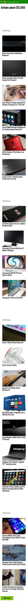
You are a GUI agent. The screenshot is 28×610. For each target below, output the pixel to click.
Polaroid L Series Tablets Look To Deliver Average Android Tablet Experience (13, 488)
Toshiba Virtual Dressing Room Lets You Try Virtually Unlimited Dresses (13, 589)
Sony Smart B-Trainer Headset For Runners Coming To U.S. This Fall (13, 103)
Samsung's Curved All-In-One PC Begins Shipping (13, 249)
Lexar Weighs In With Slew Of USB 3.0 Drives (13, 438)
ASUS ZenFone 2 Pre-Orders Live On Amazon (13, 153)
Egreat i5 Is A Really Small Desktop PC (11, 389)
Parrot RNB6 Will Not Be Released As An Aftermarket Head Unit (13, 128)
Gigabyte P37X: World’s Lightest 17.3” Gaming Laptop (13, 463)
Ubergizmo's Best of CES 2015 (12, 297)
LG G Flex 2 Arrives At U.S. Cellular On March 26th (13, 224)
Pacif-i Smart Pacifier (9, 365)
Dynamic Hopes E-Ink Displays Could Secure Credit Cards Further (14, 563)
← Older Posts (6, 598)
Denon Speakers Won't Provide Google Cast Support (12, 79)
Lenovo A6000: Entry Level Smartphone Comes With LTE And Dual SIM (13, 537)
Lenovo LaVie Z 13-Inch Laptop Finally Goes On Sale (12, 177)
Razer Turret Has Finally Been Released (12, 54)
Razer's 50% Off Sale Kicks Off (12, 342)
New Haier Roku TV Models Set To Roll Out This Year (13, 413)
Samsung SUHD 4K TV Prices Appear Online (12, 274)
